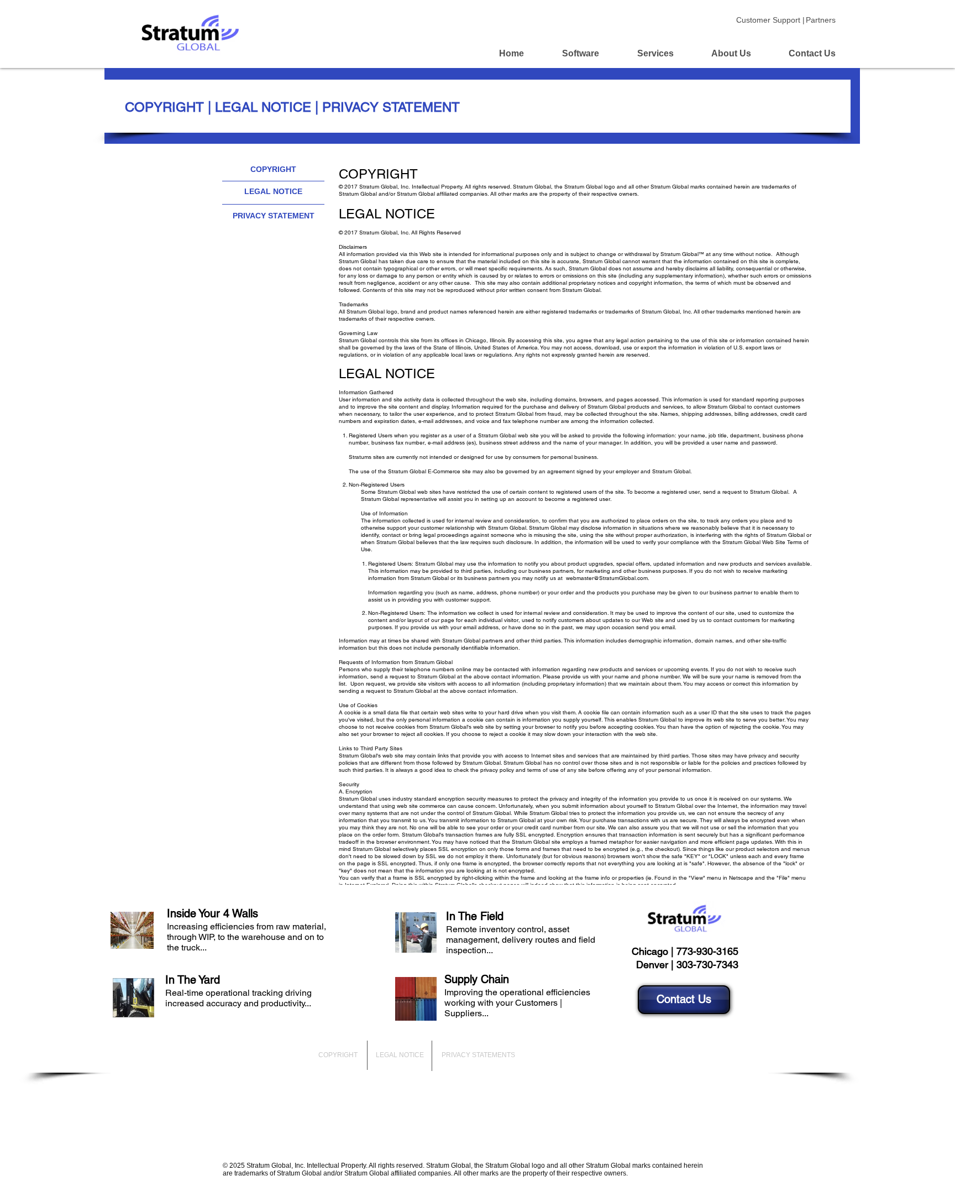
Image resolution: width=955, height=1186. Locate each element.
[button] (273, 170)
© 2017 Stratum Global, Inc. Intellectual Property (400, 186)
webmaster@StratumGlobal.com (607, 578)
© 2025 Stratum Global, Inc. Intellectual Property (294, 1165)
